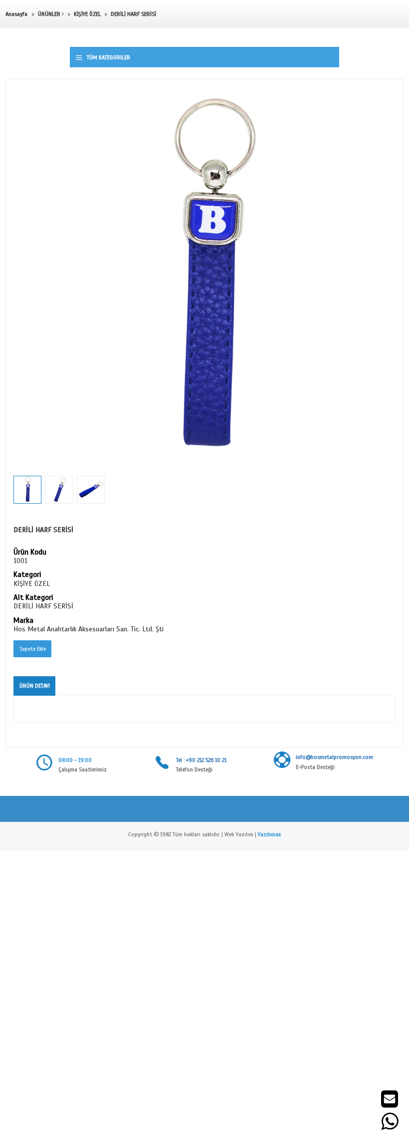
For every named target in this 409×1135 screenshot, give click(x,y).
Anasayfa (16, 13)
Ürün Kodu (29, 552)
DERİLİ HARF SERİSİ (133, 13)
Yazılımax (269, 834)
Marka (23, 620)
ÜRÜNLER (50, 13)
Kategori (27, 574)
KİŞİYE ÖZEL (87, 13)
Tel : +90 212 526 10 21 (201, 760)
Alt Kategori (33, 597)
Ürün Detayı (34, 685)
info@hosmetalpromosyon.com (334, 757)
